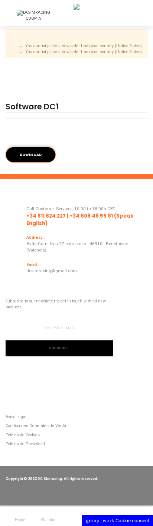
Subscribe (59, 348)
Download (31, 154)
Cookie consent (117, 520)
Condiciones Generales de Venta (36, 425)
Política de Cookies (23, 435)
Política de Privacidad (25, 444)
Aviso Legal (16, 416)
